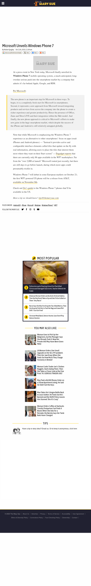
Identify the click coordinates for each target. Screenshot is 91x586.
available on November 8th (25, 182)
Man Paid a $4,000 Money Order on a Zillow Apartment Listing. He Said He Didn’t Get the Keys (50, 382)
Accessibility (66, 514)
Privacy (42, 514)
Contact (74, 517)
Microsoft (30, 205)
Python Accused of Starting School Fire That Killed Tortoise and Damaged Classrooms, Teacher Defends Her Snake (47, 288)
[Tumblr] (34, 210)
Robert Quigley (9, 50)
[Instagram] (30, 210)
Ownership (66, 517)
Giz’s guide (28, 188)
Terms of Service (53, 514)
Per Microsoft (19, 90)
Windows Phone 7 (47, 205)
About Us (26, 514)
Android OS (17, 205)
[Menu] (3, 3)
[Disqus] (45, 469)
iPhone (24, 205)
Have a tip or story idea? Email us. (35, 429)
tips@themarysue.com (49, 197)
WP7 (55, 205)
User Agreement (78, 514)
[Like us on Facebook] (26, 210)
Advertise (34, 514)
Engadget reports (63, 153)
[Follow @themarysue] (22, 210)
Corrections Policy (36, 517)
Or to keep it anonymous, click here (63, 429)
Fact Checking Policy (52, 517)
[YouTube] (38, 210)
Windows (38, 205)
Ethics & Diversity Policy (19, 517)
